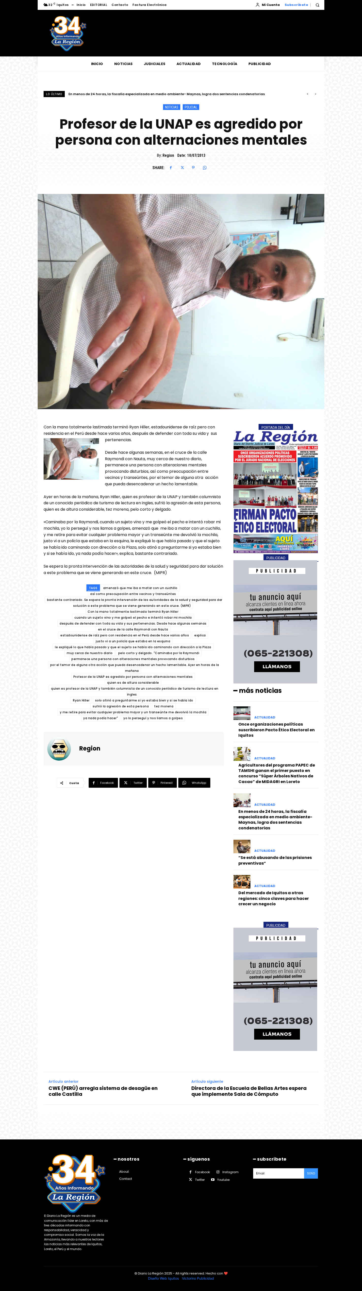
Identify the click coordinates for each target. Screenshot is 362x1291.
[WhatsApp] (205, 168)
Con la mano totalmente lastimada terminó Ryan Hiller (133, 612)
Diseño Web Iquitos (164, 1278)
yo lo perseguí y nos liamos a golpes (153, 718)
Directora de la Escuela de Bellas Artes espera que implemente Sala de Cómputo (249, 1091)
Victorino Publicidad (198, 1278)
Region (168, 155)
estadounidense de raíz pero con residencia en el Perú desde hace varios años (124, 635)
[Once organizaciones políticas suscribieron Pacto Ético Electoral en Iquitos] (241, 713)
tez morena (163, 706)
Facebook (202, 1172)
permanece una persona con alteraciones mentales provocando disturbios (133, 659)
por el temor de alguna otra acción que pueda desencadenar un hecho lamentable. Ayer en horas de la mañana (134, 668)
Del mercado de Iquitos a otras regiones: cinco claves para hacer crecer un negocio (273, 898)
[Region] (62, 749)
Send (311, 1173)
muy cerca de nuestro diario (90, 653)
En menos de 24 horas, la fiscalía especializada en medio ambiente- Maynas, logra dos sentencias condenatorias (275, 820)
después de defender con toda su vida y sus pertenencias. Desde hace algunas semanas (133, 623)
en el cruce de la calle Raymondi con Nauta (133, 629)
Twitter (200, 1180)
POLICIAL (191, 107)
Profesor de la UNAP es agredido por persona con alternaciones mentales (133, 677)
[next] (315, 94)
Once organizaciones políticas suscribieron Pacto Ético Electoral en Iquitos (276, 729)
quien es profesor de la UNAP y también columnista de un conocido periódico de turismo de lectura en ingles (134, 691)
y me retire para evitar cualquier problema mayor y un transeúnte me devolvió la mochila (133, 712)
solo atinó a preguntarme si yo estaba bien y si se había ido (144, 700)
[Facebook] (171, 168)
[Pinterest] (193, 168)
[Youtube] (213, 1180)
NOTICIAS (171, 107)
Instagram (230, 1172)
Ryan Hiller (81, 700)
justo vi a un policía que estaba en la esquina (133, 641)
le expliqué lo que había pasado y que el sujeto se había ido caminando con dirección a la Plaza (133, 647)
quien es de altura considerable (133, 682)
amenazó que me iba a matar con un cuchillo (140, 588)
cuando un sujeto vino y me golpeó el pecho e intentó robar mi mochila (133, 617)
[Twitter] (182, 168)
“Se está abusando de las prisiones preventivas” (109, 94)
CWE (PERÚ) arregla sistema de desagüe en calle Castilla (103, 1091)
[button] (317, 5)
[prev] (307, 94)
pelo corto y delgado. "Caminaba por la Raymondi (158, 653)
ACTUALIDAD (264, 717)
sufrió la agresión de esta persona (121, 706)
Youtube (223, 1180)
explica (200, 635)
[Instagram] (218, 1172)
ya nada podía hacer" (100, 718)
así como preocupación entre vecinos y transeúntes (133, 594)
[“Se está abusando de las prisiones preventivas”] (241, 846)
